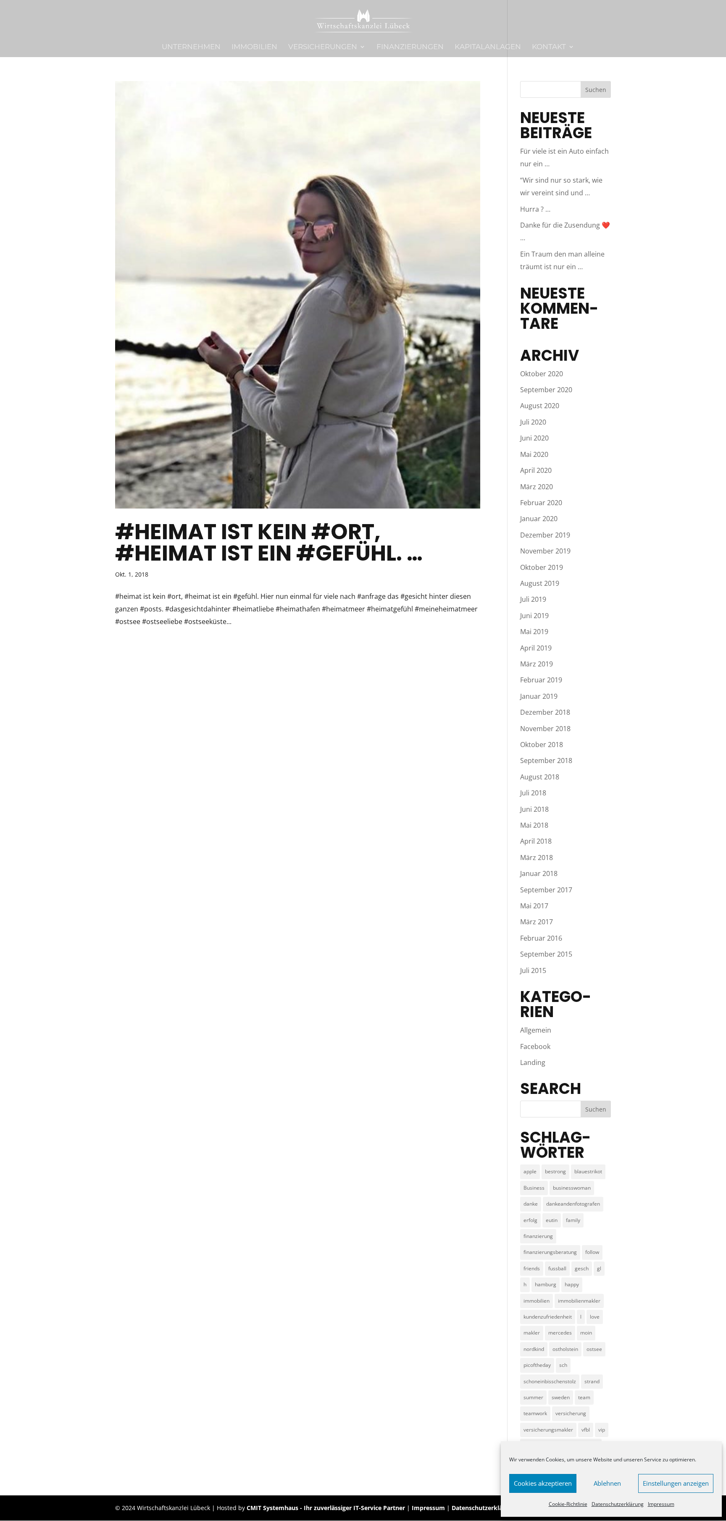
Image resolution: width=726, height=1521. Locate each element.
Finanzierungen (410, 47)
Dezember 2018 (545, 712)
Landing (532, 1062)
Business (533, 1187)
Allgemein (535, 1030)
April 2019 (536, 648)
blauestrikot (588, 1171)
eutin (552, 1220)
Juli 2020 (533, 422)
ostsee (594, 1349)
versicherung (570, 1413)
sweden (561, 1397)
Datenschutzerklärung (618, 1504)
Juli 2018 (533, 792)
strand (592, 1381)
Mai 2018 (534, 825)
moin (586, 1332)
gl (599, 1268)
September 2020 (546, 389)
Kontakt (549, 47)
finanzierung (538, 1236)
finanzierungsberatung (550, 1252)
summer (533, 1397)
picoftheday (537, 1365)
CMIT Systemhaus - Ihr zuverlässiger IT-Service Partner (326, 1508)
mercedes (560, 1332)
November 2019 (545, 551)
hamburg (545, 1284)
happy (572, 1284)
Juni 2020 (534, 438)
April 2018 (536, 841)
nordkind (533, 1349)
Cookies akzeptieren (543, 1483)
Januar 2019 (539, 696)
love (595, 1316)
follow (592, 1252)
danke (530, 1203)
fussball (557, 1268)
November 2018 (545, 728)
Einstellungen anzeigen (676, 1483)
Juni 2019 (534, 615)
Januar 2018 (539, 873)
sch (563, 1365)
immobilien (536, 1300)
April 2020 (536, 470)
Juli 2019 (533, 599)
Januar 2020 (539, 518)
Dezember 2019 (545, 535)
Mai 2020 (534, 454)
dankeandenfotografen (573, 1203)
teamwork (535, 1413)
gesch (582, 1268)
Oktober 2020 (541, 373)
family (573, 1220)
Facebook (535, 1046)
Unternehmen (191, 47)
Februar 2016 (541, 938)
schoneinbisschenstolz (549, 1381)
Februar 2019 (541, 679)
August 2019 (539, 583)
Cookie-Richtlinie (568, 1504)
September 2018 (546, 760)
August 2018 (539, 776)
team (584, 1397)
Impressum (661, 1504)
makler (531, 1332)
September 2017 (546, 889)
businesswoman (572, 1187)
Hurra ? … (535, 209)
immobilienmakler (579, 1300)
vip (601, 1429)
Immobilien (254, 47)
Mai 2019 (534, 631)
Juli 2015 (533, 970)
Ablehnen (607, 1483)
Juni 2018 (534, 809)
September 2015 (546, 954)
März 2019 (536, 664)
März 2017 (536, 921)
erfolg (530, 1220)
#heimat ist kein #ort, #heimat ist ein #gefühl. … (269, 542)
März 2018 (536, 857)
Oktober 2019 (541, 567)
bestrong (555, 1171)
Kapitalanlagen (488, 47)
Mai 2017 (534, 905)
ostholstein (565, 1349)
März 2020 (536, 486)
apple (530, 1171)
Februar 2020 (541, 502)
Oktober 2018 (541, 744)
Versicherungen (322, 47)
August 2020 (539, 405)
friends (531, 1268)
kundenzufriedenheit (547, 1316)
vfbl (585, 1429)
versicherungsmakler (548, 1429)
